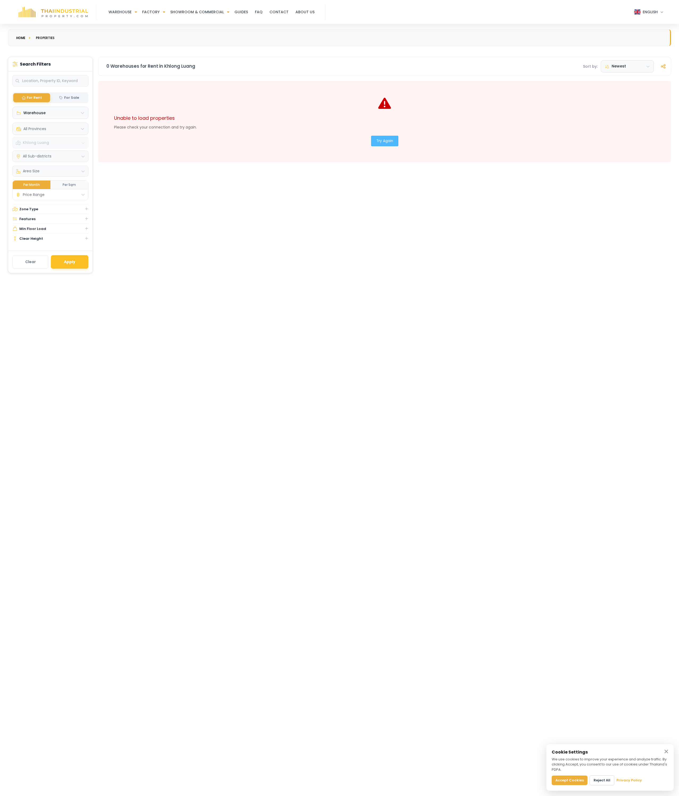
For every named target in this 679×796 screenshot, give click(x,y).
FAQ (259, 12)
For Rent (34, 97)
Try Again (384, 140)
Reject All (602, 780)
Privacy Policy (629, 780)
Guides (241, 12)
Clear (30, 261)
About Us (305, 12)
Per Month (31, 184)
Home (20, 38)
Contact (279, 12)
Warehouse (120, 12)
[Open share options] (663, 66)
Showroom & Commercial (197, 12)
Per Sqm (69, 184)
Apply (69, 261)
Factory (151, 12)
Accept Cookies (569, 780)
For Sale (71, 97)
